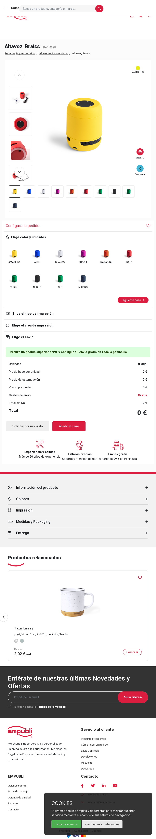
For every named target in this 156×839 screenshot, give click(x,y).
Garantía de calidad (19, 797)
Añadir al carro (69, 426)
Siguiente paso (132, 300)
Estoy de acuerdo (66, 824)
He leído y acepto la (39, 706)
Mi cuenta (86, 762)
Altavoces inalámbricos (53, 53)
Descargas (87, 768)
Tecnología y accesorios (20, 53)
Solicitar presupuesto (27, 426)
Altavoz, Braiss (81, 53)
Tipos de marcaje (18, 791)
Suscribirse (133, 697)
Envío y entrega (90, 750)
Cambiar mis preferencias (102, 824)
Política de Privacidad (51, 706)
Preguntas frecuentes (93, 738)
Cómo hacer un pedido (94, 744)
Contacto (13, 809)
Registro (13, 803)
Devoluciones (89, 756)
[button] (19, 172)
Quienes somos (17, 785)
